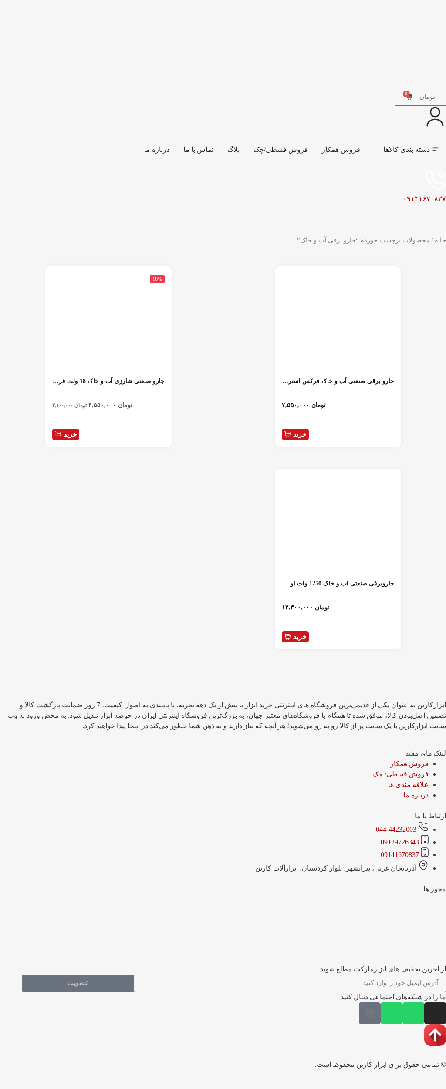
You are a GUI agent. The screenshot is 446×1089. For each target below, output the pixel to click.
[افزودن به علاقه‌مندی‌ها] (285, 275)
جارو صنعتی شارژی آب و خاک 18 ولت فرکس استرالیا (96, 381)
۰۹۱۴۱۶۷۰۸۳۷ (424, 198)
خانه (440, 240)
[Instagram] (435, 1013)
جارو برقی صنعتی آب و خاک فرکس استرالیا (337, 381)
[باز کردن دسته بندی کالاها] (377, 150)
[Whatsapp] (413, 1013)
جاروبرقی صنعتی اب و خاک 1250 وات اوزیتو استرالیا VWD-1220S (310, 583)
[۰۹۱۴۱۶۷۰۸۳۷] (435, 180)
